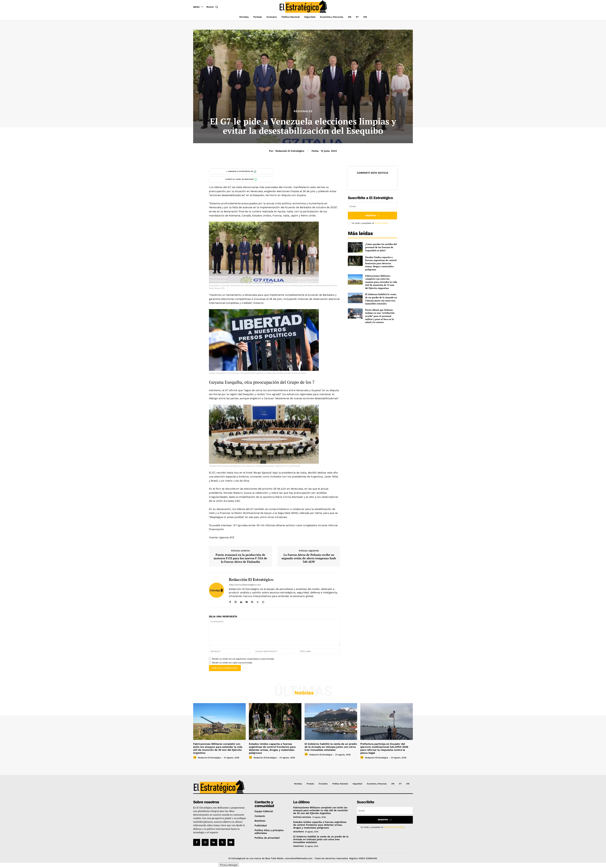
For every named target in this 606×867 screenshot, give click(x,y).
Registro (370, 215)
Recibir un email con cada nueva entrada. (232, 662)
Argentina (298, 846)
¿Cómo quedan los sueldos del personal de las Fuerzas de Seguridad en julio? (381, 247)
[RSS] (252, 601)
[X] (257, 601)
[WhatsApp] (263, 601)
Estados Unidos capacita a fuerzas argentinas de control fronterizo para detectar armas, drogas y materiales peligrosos (381, 263)
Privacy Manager (229, 865)
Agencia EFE (226, 537)
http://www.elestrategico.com (245, 584)
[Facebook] (230, 601)
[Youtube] (230, 842)
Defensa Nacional (302, 817)
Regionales (303, 111)
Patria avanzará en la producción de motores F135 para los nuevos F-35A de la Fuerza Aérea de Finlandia (240, 558)
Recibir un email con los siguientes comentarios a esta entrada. (243, 659)
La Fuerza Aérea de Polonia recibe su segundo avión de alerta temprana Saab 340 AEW (309, 558)
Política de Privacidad (393, 827)
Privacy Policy (381, 223)
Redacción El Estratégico (289, 151)
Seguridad (298, 832)
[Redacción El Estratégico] (216, 590)
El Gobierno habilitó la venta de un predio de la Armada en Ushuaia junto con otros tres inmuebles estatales (381, 299)
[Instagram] (235, 601)
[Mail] (246, 601)
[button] (212, 6)
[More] (387, 180)
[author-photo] (195, 757)
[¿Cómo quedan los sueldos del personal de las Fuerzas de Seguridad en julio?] (355, 247)
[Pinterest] (372, 180)
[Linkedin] (241, 601)
